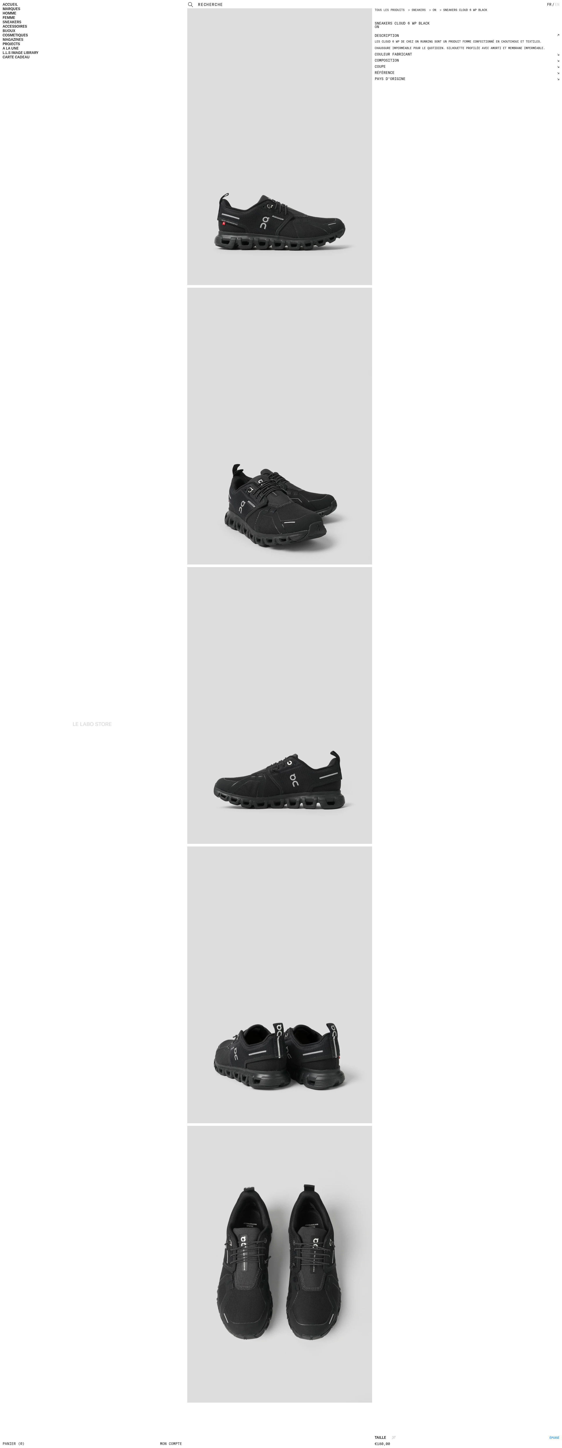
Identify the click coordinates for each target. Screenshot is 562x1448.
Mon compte (171, 1443)
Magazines (13, 39)
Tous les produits (390, 10)
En (557, 4)
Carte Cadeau (16, 57)
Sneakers (12, 22)
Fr (549, 4)
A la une (11, 48)
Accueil (10, 4)
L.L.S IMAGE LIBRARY (20, 52)
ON (434, 10)
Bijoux (9, 31)
